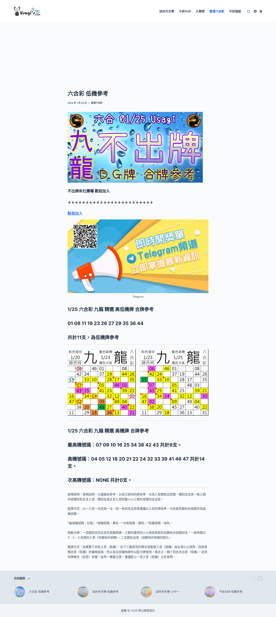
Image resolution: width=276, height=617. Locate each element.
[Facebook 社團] (260, 11)
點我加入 (75, 213)
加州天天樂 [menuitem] (166, 11)
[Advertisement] (138, 50)
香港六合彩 (96, 102)
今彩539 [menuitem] (185, 11)
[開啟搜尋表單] (248, 11)
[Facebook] (255, 11)
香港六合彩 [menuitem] (216, 11)
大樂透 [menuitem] (200, 11)
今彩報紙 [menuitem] (235, 11)
